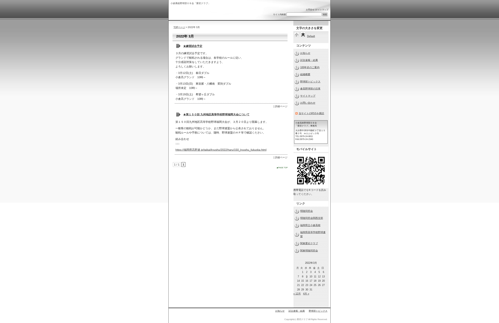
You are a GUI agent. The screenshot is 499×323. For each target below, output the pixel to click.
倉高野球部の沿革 (310, 88)
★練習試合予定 (192, 46)
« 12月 (297, 293)
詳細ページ (281, 106)
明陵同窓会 (306, 211)
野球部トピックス (310, 81)
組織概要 (305, 74)
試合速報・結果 (309, 60)
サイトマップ (322, 9)
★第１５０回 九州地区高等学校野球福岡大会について (216, 114)
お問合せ (310, 9)
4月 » (306, 293)
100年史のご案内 (309, 67)
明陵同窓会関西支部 (311, 218)
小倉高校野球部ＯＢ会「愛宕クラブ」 (196, 13)
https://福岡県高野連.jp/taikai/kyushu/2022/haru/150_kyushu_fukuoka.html (220, 149)
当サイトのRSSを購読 (311, 113)
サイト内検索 (279, 14)
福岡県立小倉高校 (310, 225)
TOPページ (179, 27)
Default (311, 36)
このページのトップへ (282, 167)
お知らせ (305, 53)
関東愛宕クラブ (309, 243)
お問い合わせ (307, 102)
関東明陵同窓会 (309, 250)
